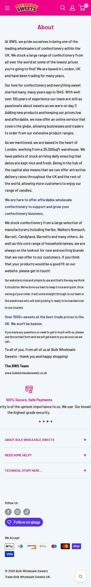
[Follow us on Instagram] (17, 511)
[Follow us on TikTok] (26, 511)
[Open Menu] (7, 8)
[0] (82, 8)
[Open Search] (63, 7)
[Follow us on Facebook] (8, 511)
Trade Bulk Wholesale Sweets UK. (28, 577)
